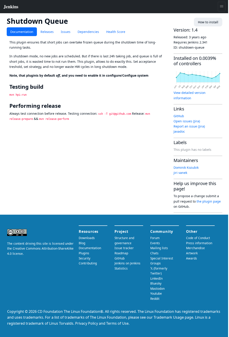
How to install (208, 22)
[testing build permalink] (46, 86)
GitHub (179, 116)
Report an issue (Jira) (189, 126)
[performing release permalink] (64, 105)
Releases (47, 32)
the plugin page (209, 201)
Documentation (21, 32)
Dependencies (88, 32)
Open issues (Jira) (187, 121)
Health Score (115, 32)
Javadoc (179, 131)
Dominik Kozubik (186, 167)
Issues (65, 32)
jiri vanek (180, 173)
